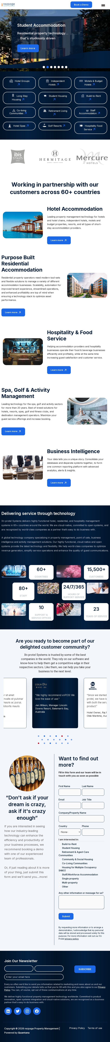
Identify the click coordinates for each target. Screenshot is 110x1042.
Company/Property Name (72, 812)
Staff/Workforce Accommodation (80, 874)
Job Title (87, 799)
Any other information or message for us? (81, 892)
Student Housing (71, 848)
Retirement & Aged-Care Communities (74, 854)
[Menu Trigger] (101, 5)
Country (68, 826)
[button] (44, 67)
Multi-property (70, 882)
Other (65, 886)
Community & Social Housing (77, 859)
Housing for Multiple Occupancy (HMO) (78, 869)
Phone (85, 826)
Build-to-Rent (69, 844)
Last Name (87, 786)
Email (66, 799)
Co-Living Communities (74, 863)
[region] (55, 40)
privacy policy (72, 939)
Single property (70, 878)
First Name (64, 786)
